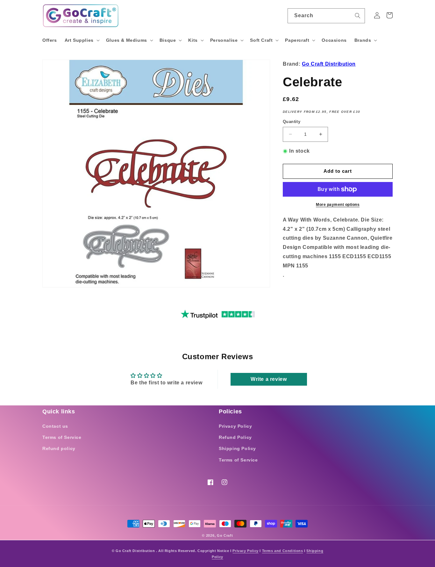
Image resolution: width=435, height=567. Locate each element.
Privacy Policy (235, 426)
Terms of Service (62, 437)
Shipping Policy (237, 448)
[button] (81, 40)
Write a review (269, 379)
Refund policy (58, 448)
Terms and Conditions (282, 551)
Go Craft (225, 535)
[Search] (358, 16)
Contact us (55, 426)
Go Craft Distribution (329, 64)
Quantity (291, 121)
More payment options (338, 204)
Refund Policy (235, 437)
